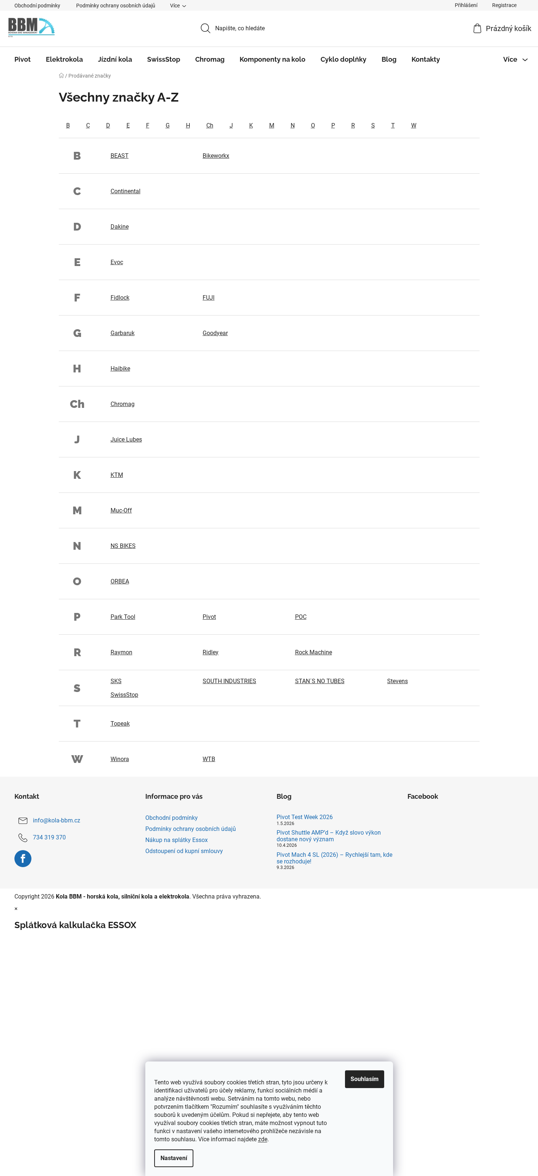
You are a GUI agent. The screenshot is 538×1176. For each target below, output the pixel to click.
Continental (126, 191)
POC (301, 616)
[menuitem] (22, 59)
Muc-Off (121, 510)
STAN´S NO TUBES (320, 681)
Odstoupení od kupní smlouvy (184, 851)
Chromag (123, 404)
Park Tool (123, 616)
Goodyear (215, 333)
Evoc (117, 262)
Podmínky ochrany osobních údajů (115, 5)
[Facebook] (22, 858)
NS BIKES (123, 545)
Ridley (211, 652)
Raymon (121, 652)
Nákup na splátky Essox (176, 839)
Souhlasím (365, 1079)
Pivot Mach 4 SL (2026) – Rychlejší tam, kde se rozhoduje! (334, 858)
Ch (209, 125)
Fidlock (120, 297)
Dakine (120, 226)
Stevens (397, 681)
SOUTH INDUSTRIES (229, 681)
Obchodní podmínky (37, 5)
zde (262, 1139)
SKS (116, 681)
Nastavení (173, 1158)
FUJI (208, 297)
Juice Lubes (126, 439)
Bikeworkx (216, 155)
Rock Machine (313, 652)
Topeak (120, 723)
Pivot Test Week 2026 (305, 817)
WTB (209, 759)
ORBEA (120, 581)
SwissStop (124, 694)
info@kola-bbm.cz (56, 820)
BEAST (120, 155)
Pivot (209, 616)
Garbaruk (123, 333)
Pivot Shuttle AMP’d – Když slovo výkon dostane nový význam (329, 835)
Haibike (120, 368)
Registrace (504, 5)
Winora (120, 759)
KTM (117, 474)
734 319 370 (49, 837)
